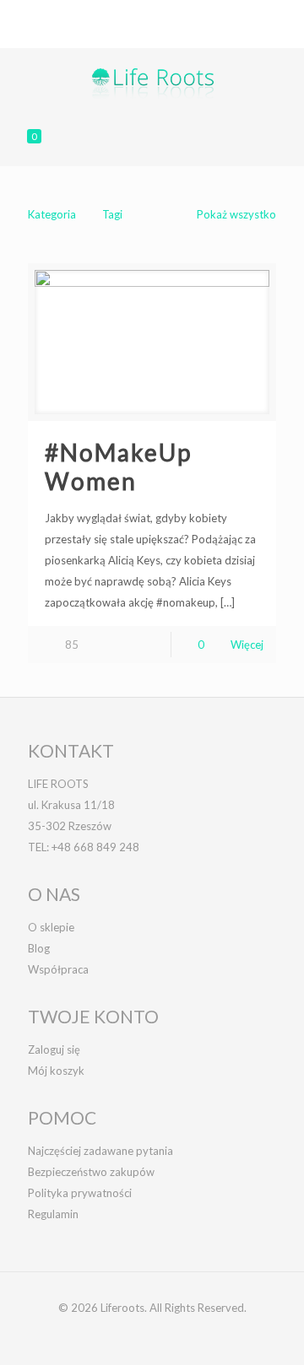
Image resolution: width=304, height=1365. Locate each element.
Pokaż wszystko (236, 214)
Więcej (247, 644)
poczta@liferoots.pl (217, 12)
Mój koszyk (56, 1070)
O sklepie (51, 927)
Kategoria (52, 214)
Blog (39, 948)
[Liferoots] (152, 82)
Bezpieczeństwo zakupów (91, 1172)
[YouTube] (163, 33)
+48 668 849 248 (100, 12)
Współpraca (58, 969)
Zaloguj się (54, 1049)
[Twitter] (141, 33)
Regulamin (53, 1214)
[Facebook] (119, 33)
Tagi (112, 214)
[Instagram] (185, 33)
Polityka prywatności (80, 1193)
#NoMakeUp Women (118, 466)
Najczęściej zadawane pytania (100, 1150)
